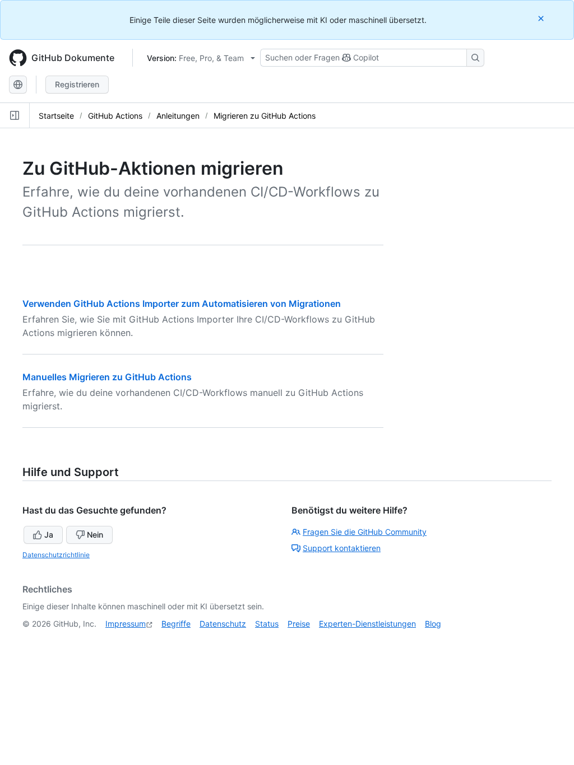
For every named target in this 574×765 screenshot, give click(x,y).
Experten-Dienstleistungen (367, 623)
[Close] (542, 18)
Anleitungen (178, 115)
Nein (95, 534)
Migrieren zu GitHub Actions (265, 115)
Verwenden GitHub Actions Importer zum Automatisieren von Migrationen (181, 303)
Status (267, 623)
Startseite (56, 115)
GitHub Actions (115, 115)
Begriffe (176, 623)
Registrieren (77, 84)
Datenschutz (223, 623)
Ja (48, 534)
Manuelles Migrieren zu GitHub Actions (107, 376)
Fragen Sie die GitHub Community (365, 532)
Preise (299, 623)
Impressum (125, 623)
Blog (433, 623)
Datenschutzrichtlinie (56, 555)
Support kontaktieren (342, 548)
